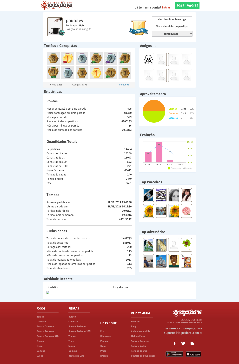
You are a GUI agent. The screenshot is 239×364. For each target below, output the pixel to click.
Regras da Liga (76, 355)
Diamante (105, 336)
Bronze (104, 355)
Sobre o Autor (138, 346)
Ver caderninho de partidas (172, 26)
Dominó (41, 350)
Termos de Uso (139, 350)
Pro (102, 331)
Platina (104, 341)
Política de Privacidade (143, 355)
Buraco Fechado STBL (48, 336)
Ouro (103, 346)
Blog (133, 326)
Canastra (41, 321)
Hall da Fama (138, 336)
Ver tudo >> (125, 84)
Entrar (166, 7)
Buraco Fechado (45, 331)
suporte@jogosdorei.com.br (183, 332)
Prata (103, 350)
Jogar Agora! (187, 5)
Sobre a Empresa (140, 341)
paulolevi (75, 20)
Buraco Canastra (45, 326)
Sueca (40, 355)
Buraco (40, 316)
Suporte (135, 321)
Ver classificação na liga (172, 19)
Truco (40, 346)
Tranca (40, 341)
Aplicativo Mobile (140, 331)
